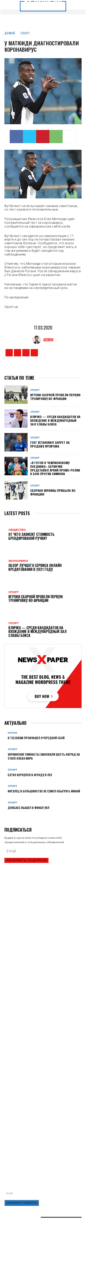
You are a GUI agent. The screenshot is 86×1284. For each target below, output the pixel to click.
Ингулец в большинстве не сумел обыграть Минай (44, 791)
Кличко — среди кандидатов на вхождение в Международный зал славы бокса (55, 420)
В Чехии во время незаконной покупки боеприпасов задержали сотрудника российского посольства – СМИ (41, 975)
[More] (69, 136)
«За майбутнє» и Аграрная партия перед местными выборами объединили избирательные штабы (40, 1020)
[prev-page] (5, 814)
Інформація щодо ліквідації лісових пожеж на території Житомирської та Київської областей (37, 1130)
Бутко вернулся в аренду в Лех (30, 774)
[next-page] (8, 814)
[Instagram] (17, 352)
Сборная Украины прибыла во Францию (52, 492)
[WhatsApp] (56, 136)
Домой (9, 33)
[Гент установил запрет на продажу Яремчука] (16, 442)
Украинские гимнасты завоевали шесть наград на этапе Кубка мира (44, 756)
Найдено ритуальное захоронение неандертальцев (41, 1047)
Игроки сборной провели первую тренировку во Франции (55, 396)
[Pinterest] (42, 136)
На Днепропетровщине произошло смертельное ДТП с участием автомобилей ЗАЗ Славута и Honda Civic (42, 1121)
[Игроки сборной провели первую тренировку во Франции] (16, 394)
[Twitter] (29, 136)
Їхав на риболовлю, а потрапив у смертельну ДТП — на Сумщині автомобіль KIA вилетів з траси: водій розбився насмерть (41, 1141)
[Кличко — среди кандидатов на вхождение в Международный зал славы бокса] (16, 418)
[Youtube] (34, 352)
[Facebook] (16, 136)
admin (48, 339)
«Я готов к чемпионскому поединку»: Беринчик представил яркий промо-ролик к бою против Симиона (55, 468)
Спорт (25, 33)
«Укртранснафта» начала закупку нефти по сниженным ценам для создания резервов (35, 1111)
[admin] (37, 339)
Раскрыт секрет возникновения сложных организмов (42, 1055)
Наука (12, 733)
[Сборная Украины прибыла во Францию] (16, 490)
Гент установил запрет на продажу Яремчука (50, 444)
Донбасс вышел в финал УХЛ (28, 807)
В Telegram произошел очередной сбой (36, 737)
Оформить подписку (26, 860)
